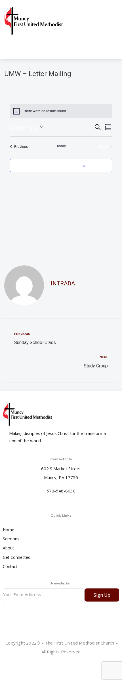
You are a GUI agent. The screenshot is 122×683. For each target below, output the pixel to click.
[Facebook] (61, 666)
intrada (63, 283)
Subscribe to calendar (58, 165)
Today (61, 146)
